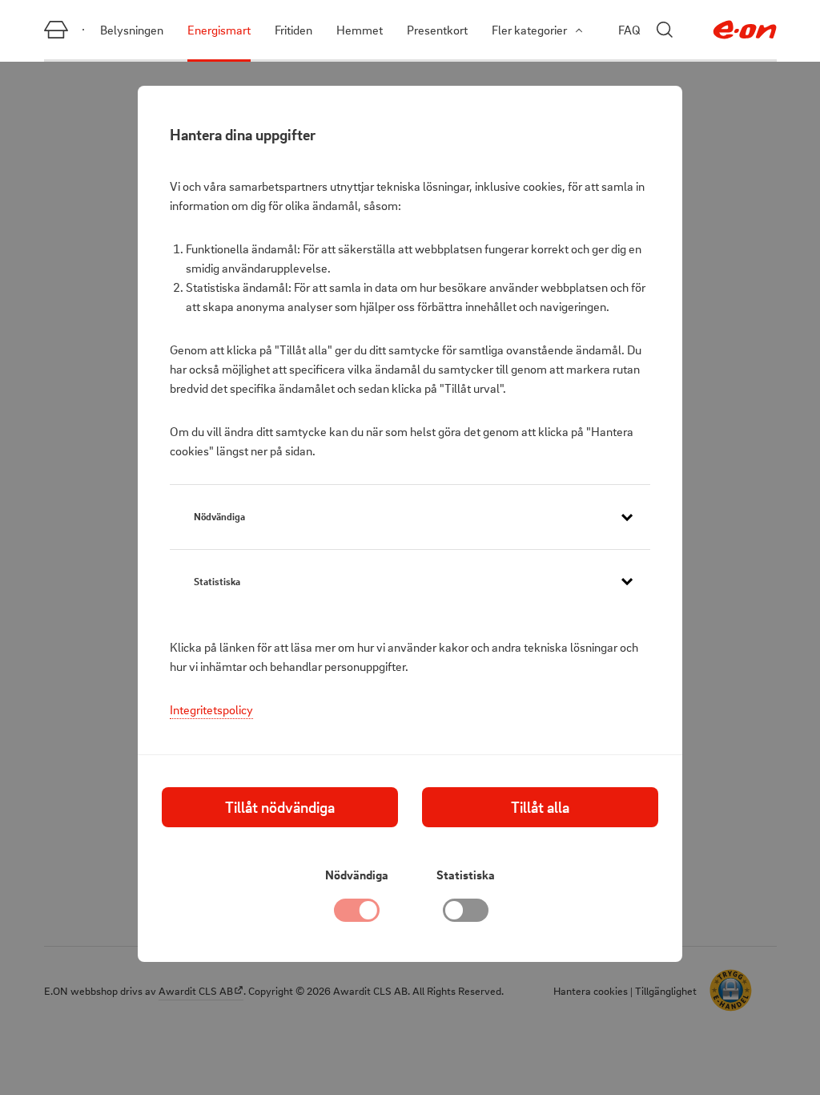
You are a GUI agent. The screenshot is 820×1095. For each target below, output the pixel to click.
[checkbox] (466, 915)
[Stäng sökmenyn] (665, 29)
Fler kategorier (529, 30)
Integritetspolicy (211, 709)
